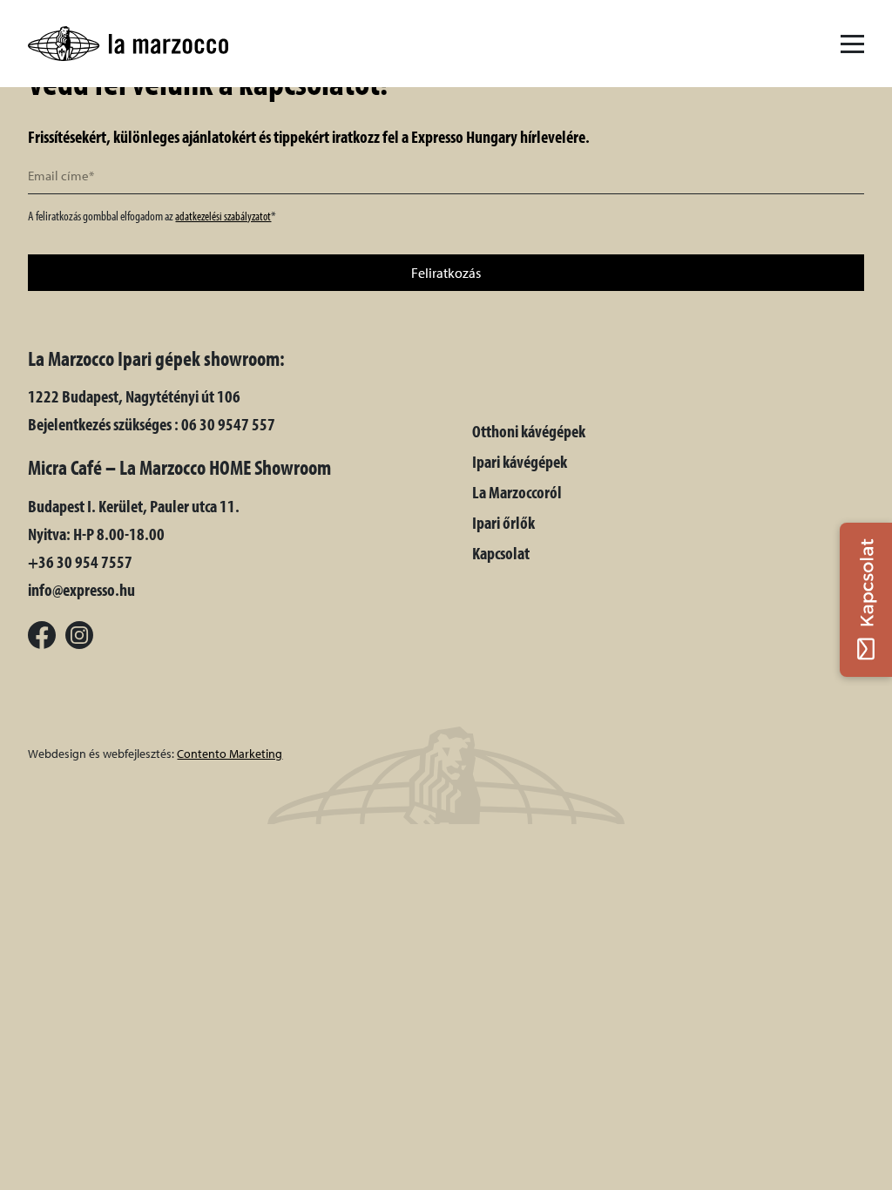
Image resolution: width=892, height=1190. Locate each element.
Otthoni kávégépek (528, 431)
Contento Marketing (229, 753)
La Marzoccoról (517, 492)
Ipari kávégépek (519, 461)
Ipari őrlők (503, 522)
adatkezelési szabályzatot (223, 216)
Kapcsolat (501, 553)
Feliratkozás (446, 272)
